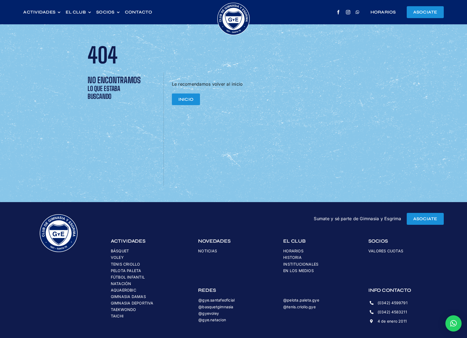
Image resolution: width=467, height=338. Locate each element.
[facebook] (338, 12)
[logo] (233, 5)
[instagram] (348, 12)
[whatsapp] (357, 12)
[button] (453, 323)
